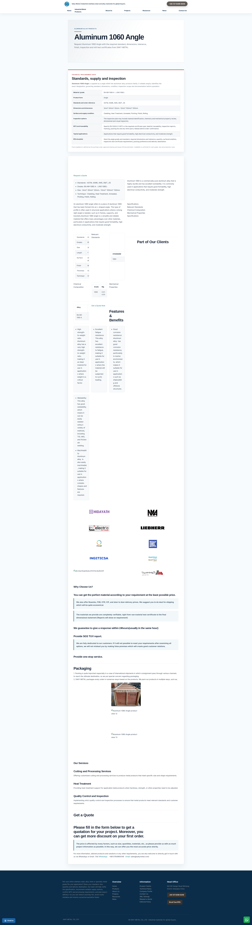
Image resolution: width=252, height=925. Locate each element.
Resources (146, 11)
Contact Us (183, 11)
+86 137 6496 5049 (177, 4)
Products (115, 889)
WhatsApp (103, 857)
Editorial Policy (145, 902)
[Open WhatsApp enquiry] (247, 920)
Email (127, 857)
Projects (127, 11)
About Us (109, 11)
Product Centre (145, 886)
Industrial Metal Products (80, 10)
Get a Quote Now (98, 306)
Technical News (145, 889)
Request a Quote (80, 175)
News (164, 11)
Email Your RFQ (174, 902)
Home (69, 11)
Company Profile (146, 891)
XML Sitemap (145, 897)
